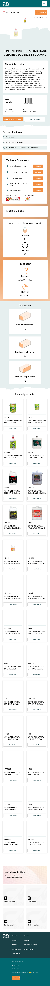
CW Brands (20, 972)
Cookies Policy (16, 969)
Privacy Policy (16, 965)
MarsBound (36, 972)
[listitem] (13, 895)
